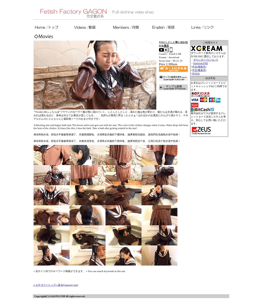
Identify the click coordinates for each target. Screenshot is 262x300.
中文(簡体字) (199, 66)
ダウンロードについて (205, 59)
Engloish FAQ (200, 63)
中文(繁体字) (199, 70)
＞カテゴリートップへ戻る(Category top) (55, 285)
